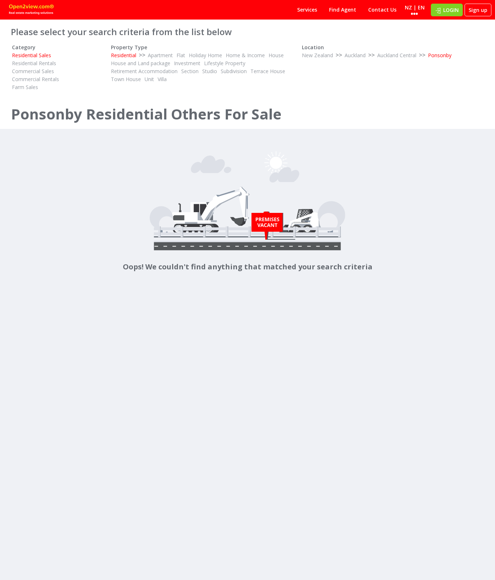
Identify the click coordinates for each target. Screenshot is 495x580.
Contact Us (382, 9)
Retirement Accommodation (144, 71)
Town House (126, 79)
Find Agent (342, 9)
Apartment (160, 55)
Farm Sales (25, 87)
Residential (123, 55)
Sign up (478, 10)
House (276, 55)
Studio (209, 71)
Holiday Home (205, 55)
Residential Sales (31, 55)
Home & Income (245, 55)
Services (307, 9)
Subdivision (234, 71)
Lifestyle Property (224, 63)
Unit (149, 79)
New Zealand (317, 55)
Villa (162, 79)
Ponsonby (440, 55)
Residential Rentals (34, 63)
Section (190, 71)
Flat (180, 55)
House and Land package (140, 63)
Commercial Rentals (35, 79)
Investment (187, 63)
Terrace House (267, 71)
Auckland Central (396, 55)
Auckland (355, 55)
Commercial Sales (33, 71)
